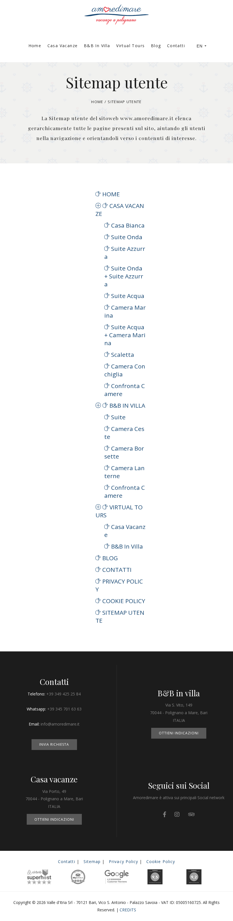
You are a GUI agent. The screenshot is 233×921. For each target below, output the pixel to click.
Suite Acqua (127, 296)
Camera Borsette (124, 452)
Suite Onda (126, 237)
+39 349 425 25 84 (63, 694)
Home (34, 45)
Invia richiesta (54, 744)
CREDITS (128, 909)
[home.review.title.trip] (191, 814)
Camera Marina (125, 311)
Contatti (176, 45)
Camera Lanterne (124, 472)
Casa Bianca (128, 225)
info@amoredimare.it (60, 724)
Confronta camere (124, 390)
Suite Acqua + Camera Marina (124, 335)
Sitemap (92, 861)
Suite (118, 417)
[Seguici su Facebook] (164, 814)
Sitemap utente (119, 616)
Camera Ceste (124, 433)
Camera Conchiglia (124, 370)
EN (200, 46)
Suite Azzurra (124, 253)
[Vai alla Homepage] (116, 10)
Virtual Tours (130, 45)
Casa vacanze (62, 45)
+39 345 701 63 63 (64, 709)
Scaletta (122, 355)
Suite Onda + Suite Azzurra (123, 276)
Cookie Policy (123, 601)
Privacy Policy (119, 585)
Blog (156, 45)
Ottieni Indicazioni (179, 733)
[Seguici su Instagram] (177, 814)
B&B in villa (97, 45)
